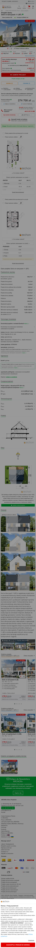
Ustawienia (31, 940)
